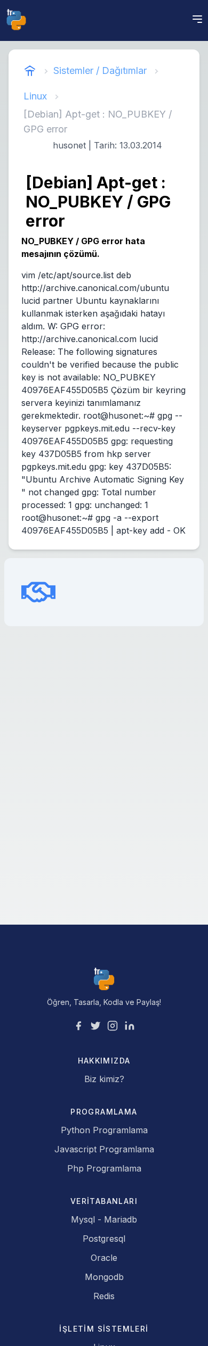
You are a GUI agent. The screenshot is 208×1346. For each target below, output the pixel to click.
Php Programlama (104, 1168)
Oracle (104, 1257)
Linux (35, 96)
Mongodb (104, 1277)
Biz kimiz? (104, 1079)
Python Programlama (104, 1130)
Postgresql (104, 1238)
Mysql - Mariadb (104, 1219)
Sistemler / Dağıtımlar (100, 70)
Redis (104, 1296)
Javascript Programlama (104, 1149)
